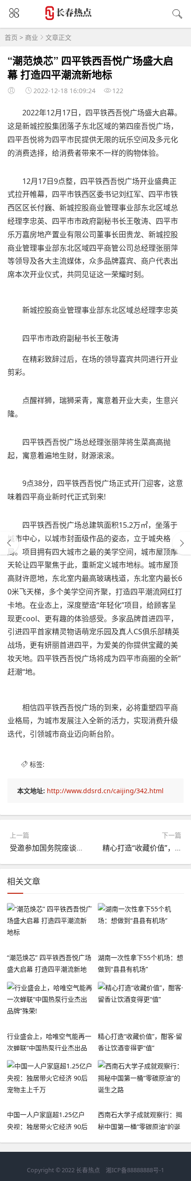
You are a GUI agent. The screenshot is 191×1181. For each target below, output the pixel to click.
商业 (31, 37)
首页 (11, 37)
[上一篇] (9, 543)
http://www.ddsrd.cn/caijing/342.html (105, 790)
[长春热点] (69, 15)
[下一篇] (181, 543)
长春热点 (88, 1170)
